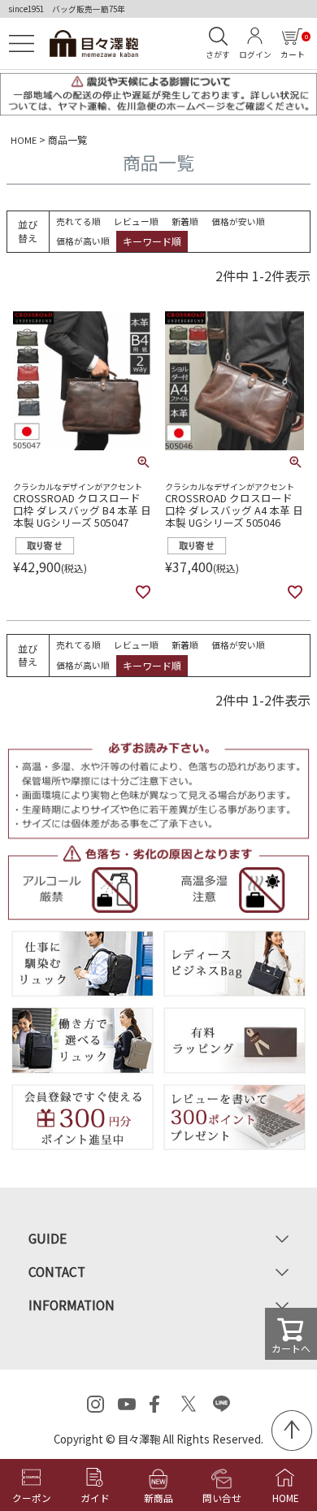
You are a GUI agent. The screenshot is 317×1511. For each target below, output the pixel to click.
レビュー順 (136, 221)
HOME (24, 139)
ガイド (95, 1497)
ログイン (255, 54)
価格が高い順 (83, 240)
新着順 (185, 221)
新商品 (158, 1497)
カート (293, 46)
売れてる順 (78, 221)
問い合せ (221, 1497)
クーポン (31, 1497)
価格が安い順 (238, 221)
